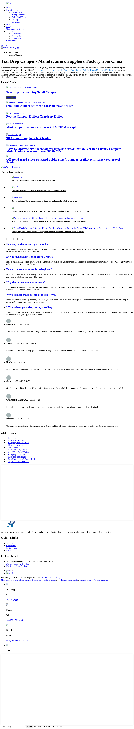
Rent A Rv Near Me (16, 440)
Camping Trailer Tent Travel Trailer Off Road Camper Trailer (39, 191)
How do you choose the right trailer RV (27, 244)
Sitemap (56, 577)
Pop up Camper (18, 15)
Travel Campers (85, 580)
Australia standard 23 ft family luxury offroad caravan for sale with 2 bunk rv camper (49, 221)
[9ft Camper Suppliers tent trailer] (13, 134)
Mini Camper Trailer (9, 580)
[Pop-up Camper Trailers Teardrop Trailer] (16, 113)
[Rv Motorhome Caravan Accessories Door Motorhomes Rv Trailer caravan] (19, 197)
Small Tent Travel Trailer (18, 452)
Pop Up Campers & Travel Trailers (22, 459)
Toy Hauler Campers (47, 580)
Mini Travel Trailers (104, 70)
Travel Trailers (17, 12)
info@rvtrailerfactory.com (17, 640)
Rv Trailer (12, 438)
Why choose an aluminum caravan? (25, 282)
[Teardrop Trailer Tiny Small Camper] (22, 87)
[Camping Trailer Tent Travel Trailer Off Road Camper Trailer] (15, 187)
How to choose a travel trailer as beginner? (29, 269)
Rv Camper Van (67, 70)
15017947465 (12, 600)
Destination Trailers (16, 445)
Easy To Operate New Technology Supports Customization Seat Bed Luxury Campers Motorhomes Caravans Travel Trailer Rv (63, 150)
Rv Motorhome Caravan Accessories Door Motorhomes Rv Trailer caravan (44, 201)
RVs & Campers (13, 10)
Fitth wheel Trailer (19, 17)
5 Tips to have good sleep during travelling (29, 307)
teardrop (15, 19)
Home (8, 8)
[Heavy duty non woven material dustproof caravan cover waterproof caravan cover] (68, 228)
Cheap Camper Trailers (28, 580)
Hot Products (46, 577)
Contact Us (11, 41)
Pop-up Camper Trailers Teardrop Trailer (34, 116)
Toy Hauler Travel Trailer (67, 580)
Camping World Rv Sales (18, 443)
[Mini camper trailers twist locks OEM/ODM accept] (14, 124)
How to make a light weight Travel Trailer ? (29, 256)
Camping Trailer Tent (17, 454)
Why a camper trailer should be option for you (31, 294)
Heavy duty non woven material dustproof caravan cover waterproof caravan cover (48, 232)
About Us (10, 31)
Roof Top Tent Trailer (17, 457)
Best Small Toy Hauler (17, 450)
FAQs (8, 26)
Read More (11, 98)
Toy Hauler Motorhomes (18, 461)
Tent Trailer (13, 447)
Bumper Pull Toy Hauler (85, 70)
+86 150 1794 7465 (14, 620)
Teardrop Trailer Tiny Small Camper (31, 92)
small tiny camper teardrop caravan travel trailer (39, 105)
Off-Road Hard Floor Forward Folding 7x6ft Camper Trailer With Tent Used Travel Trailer (63, 161)
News (8, 24)
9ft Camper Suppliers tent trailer (28, 138)
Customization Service (15, 29)
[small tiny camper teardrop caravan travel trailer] (27, 102)
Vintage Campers (100, 580)
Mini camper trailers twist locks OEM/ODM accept (41, 127)
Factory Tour (17, 36)
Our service (16, 38)
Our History (16, 34)
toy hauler (16, 22)
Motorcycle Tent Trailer (50, 70)
